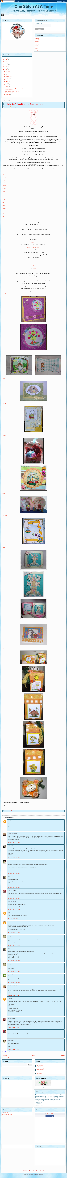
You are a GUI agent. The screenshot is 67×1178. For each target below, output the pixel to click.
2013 (6, 64)
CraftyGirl (37, 39)
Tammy (33, 242)
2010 (6, 69)
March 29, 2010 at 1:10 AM (14, 909)
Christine (37, 38)
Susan (4, 205)
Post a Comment (6, 1051)
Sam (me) (5, 515)
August (7, 78)
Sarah (4, 199)
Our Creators (39, 1066)
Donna (4, 208)
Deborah (37, 41)
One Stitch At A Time (33, 6)
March (7, 86)
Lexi (4, 194)
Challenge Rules (40, 1069)
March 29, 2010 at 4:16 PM (14, 960)
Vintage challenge (9, 89)
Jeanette (37, 44)
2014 (6, 63)
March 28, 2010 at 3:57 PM (14, 887)
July (7, 79)
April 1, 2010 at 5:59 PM (13, 1015)
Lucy (4, 180)
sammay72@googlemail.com (33, 247)
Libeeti (31, 263)
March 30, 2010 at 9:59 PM (14, 982)
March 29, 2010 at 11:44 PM (14, 971)
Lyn (3, 174)
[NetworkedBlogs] (50, 1114)
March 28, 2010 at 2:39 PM (14, 858)
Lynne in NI (10, 975)
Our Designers (40, 1065)
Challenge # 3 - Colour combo (12, 93)
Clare (4, 191)
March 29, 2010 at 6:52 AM (14, 919)
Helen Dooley (11, 901)
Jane (36, 42)
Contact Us (39, 1073)
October (8, 74)
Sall (36, 47)
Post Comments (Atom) (13, 1057)
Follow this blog (50, 1116)
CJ (3, 202)
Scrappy (10, 912)
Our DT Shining (40, 1068)
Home (33, 1055)
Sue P (36, 48)
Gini (34, 265)
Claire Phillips (11, 890)
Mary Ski (10, 1018)
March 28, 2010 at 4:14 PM (14, 898)
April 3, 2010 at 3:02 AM (13, 1037)
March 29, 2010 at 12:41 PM (14, 945)
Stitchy (4, 177)
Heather (4, 185)
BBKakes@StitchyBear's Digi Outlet (36, 1174)
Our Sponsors (39, 1072)
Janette (4, 182)
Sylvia (34, 268)
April (7, 84)
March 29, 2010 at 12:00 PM (14, 932)
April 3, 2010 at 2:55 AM (13, 1027)
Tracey (36, 50)
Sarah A (9, 861)
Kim (9, 998)
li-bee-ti (10, 922)
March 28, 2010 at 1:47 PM (14, 842)
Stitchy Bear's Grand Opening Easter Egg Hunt (15, 88)
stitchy (9, 845)
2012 (6, 66)
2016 (6, 59)
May (7, 83)
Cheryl (4, 188)
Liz (3, 211)
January (8, 96)
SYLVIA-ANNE (11, 833)
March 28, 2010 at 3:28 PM (14, 873)
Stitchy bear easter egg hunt (14, 810)
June (7, 81)
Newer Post (4, 1055)
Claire (4, 214)
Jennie (36, 45)
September (8, 76)
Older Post (63, 1055)
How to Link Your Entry (42, 1070)
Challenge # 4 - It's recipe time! (12, 91)
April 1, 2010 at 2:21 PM (13, 995)
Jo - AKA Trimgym (7, 293)
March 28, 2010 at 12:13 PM (14, 830)
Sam (17, 107)
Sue (3, 216)
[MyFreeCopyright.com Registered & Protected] (8, 1114)
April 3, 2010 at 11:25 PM (13, 1049)
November (8, 73)
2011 (6, 68)
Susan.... (10, 876)
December (8, 71)
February (8, 94)
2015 (6, 61)
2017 (6, 58)
